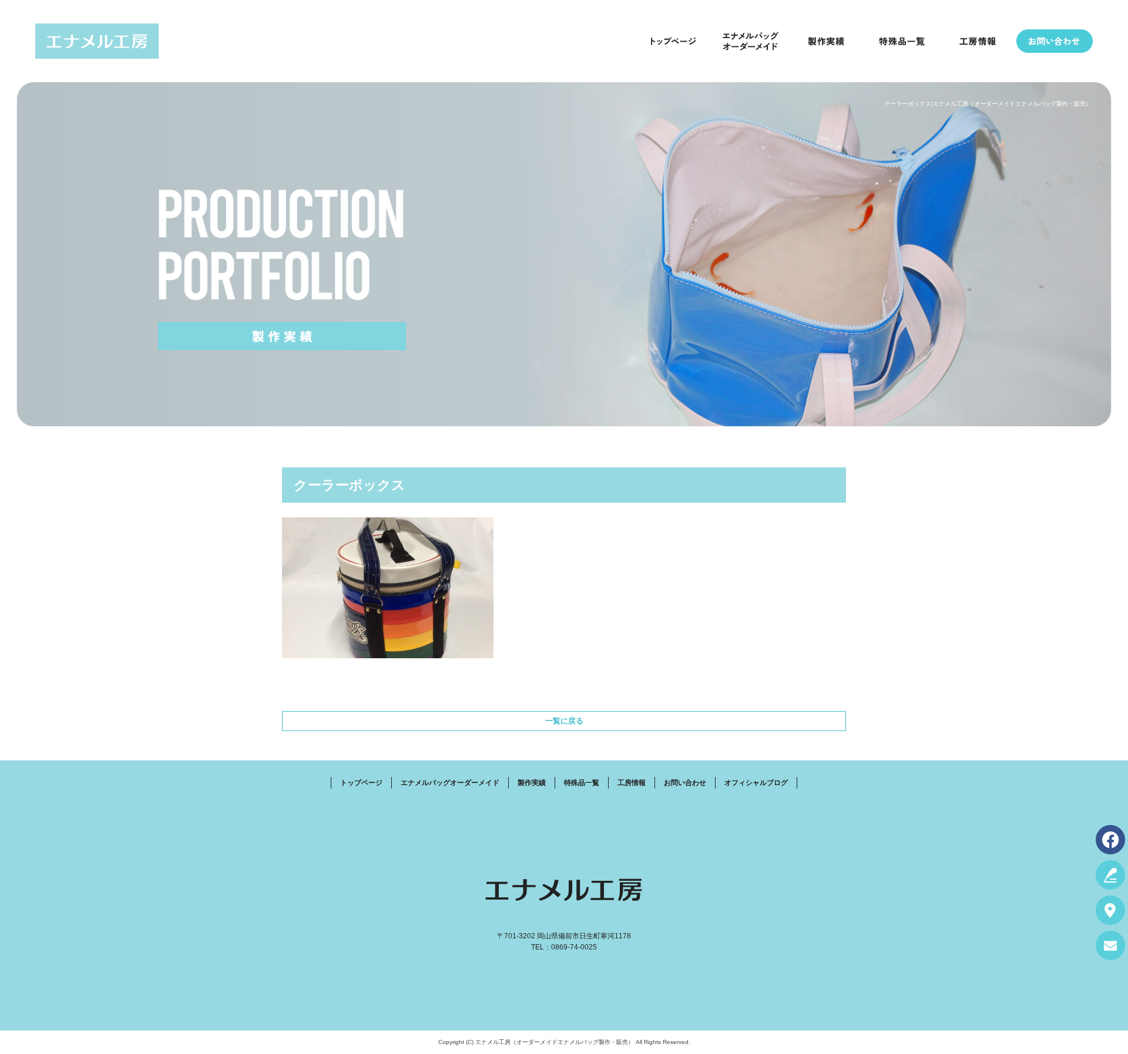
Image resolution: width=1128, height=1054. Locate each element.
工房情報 (978, 41)
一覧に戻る (564, 720)
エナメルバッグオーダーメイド (749, 41)
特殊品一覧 (902, 41)
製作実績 (825, 41)
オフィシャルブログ (756, 783)
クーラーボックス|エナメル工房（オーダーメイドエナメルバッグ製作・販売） (988, 103)
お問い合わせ (1054, 41)
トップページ (672, 41)
